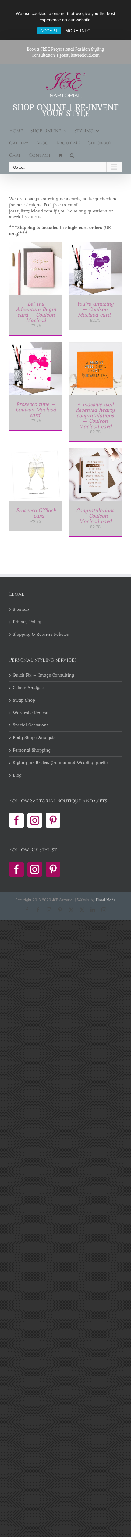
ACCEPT (49, 30)
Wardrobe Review (30, 713)
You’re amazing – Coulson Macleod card (95, 309)
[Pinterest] (53, 820)
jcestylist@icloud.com (80, 55)
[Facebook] (16, 820)
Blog (17, 775)
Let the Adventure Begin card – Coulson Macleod (36, 311)
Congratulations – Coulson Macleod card (95, 515)
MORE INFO (78, 30)
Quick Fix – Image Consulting (43, 675)
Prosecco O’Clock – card (36, 513)
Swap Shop (24, 700)
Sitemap (21, 609)
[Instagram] (34, 820)
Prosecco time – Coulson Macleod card (36, 409)
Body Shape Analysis (34, 738)
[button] (72, 155)
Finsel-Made (105, 900)
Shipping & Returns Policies (41, 635)
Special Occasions (31, 725)
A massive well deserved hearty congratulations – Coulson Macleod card (95, 415)
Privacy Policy (27, 622)
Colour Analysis (29, 688)
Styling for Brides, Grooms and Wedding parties (61, 763)
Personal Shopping (32, 750)
